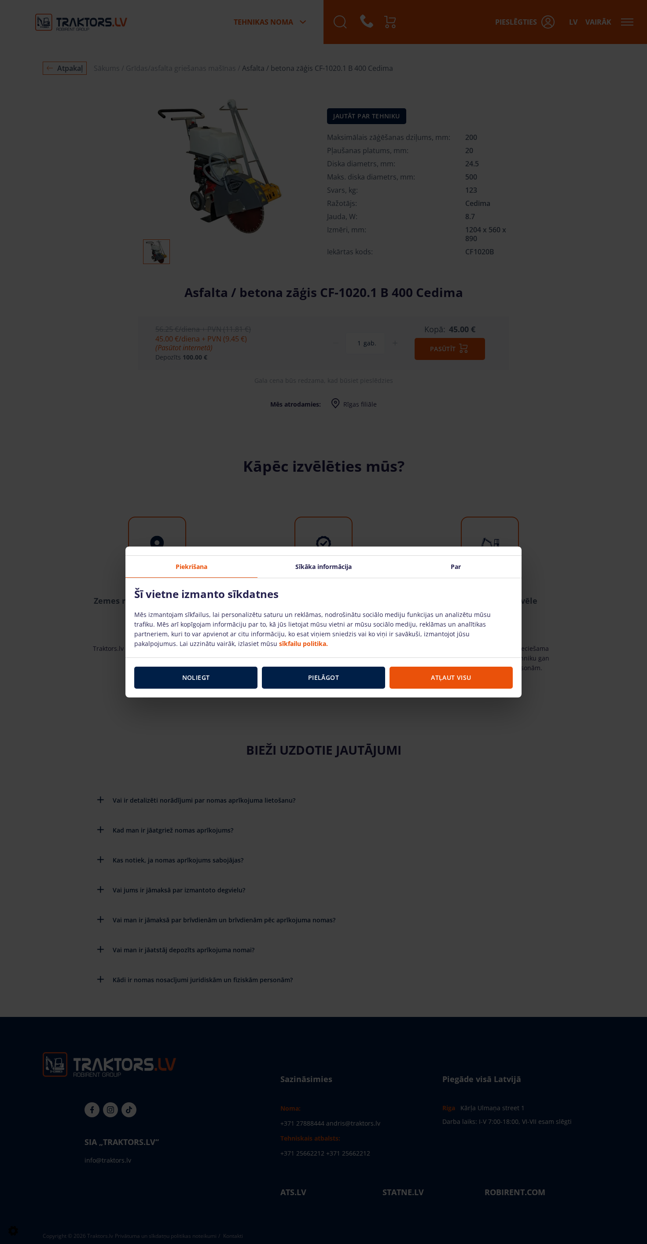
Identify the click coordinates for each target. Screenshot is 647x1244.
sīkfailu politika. (303, 643)
